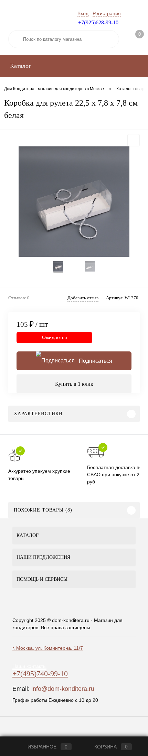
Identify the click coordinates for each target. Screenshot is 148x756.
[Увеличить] (74, 201)
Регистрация (107, 13)
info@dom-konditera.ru (62, 688)
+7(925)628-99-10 (98, 22)
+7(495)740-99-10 (40, 673)
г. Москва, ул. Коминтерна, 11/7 (47, 648)
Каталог (19, 65)
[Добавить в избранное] (133, 140)
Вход (82, 13)
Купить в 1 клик (74, 384)
